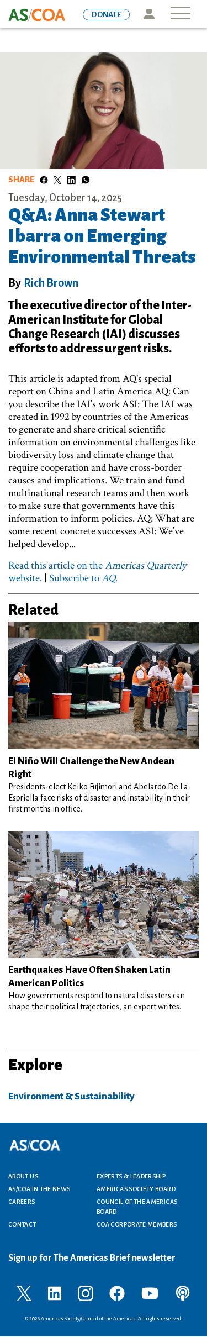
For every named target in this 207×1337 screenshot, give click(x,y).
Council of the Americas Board (137, 1206)
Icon (148, 14)
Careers (21, 1201)
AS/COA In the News (39, 1189)
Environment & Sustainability (71, 1096)
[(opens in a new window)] (24, 1292)
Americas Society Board (136, 1189)
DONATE (106, 14)
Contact (22, 1224)
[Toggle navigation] (180, 14)
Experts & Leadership (131, 1176)
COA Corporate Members (137, 1224)
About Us (23, 1176)
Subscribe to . (83, 578)
